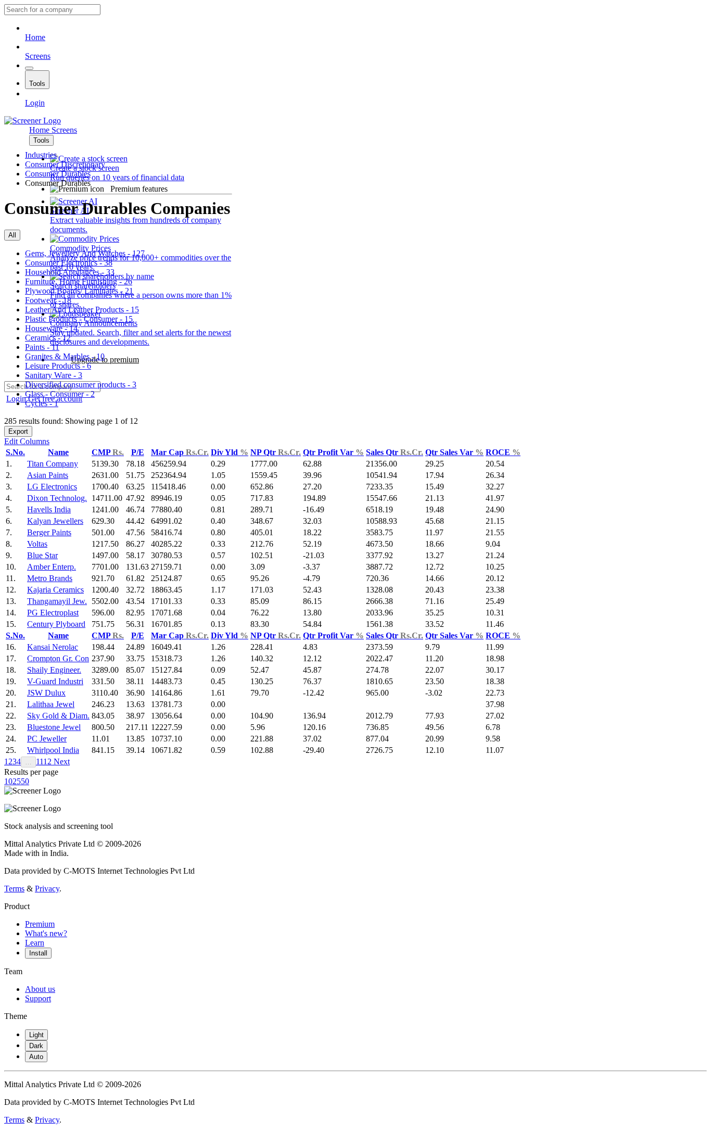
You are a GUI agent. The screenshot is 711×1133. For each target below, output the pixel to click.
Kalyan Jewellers (55, 521)
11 (39, 761)
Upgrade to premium (105, 359)
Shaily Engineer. (54, 669)
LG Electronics (52, 486)
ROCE (503, 452)
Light (36, 1035)
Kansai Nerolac (52, 647)
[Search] (29, 68)
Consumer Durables (58, 173)
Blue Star (42, 555)
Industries (41, 154)
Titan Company (52, 463)
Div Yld (229, 452)
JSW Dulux (46, 692)
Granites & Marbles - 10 (65, 356)
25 (16, 781)
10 (8, 781)
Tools (37, 83)
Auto (36, 1057)
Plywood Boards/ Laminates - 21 (79, 290)
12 (47, 761)
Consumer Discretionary (65, 164)
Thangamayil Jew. (57, 601)
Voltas (37, 543)
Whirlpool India (53, 750)
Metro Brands (49, 578)
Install (38, 953)
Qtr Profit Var (333, 452)
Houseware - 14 (51, 328)
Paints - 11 (42, 347)
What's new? (46, 933)
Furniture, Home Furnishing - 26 (78, 281)
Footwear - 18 (48, 300)
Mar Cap (180, 452)
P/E (137, 452)
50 (25, 781)
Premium (40, 924)
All (12, 235)
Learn (34, 942)
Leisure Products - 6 (58, 365)
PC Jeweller (47, 738)
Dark (36, 1046)
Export (18, 431)
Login (35, 102)
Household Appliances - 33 (70, 272)
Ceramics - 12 (48, 337)
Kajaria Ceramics (55, 589)
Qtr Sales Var (454, 452)
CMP (108, 452)
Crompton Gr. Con (58, 658)
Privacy (47, 888)
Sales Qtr (394, 452)
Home (35, 37)
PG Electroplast (53, 612)
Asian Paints (47, 475)
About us (40, 989)
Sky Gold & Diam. (58, 715)
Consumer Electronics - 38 (68, 262)
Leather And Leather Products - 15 (82, 309)
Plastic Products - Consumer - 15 (79, 318)
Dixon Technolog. (57, 498)
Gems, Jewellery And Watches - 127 (85, 253)
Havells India (49, 509)
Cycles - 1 (41, 403)
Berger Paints (49, 532)
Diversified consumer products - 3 (80, 384)
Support (38, 998)
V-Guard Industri (55, 681)
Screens (37, 56)
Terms (14, 888)
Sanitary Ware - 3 (53, 375)
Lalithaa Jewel (50, 704)
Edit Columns (26, 441)
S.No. (15, 452)
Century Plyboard (56, 624)
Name (58, 452)
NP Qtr (275, 452)
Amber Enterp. (51, 566)
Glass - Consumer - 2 (60, 393)
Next (61, 761)
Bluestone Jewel (54, 727)
